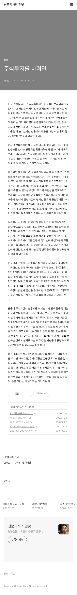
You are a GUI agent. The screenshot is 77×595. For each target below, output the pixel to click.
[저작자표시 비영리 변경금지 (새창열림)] (54, 393)
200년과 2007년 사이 (22, 430)
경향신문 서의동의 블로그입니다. (25, 531)
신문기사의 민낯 (14, 5)
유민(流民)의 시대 (19, 422)
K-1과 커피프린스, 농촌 (22, 426)
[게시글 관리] (27, 394)
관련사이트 (9, 573)
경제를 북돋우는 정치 (21, 413)
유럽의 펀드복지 (18, 417)
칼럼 (12, 406)
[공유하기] (22, 394)
